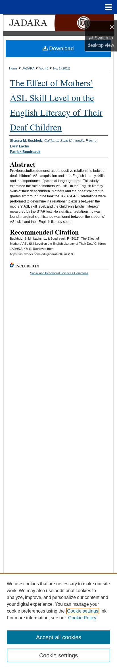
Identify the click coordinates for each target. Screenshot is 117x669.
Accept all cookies (58, 637)
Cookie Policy (82, 617)
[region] (58, 621)
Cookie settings (82, 611)
